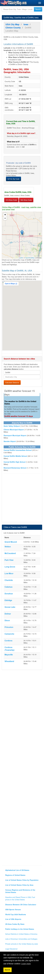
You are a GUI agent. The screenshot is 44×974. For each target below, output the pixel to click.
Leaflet (21, 258)
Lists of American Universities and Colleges (21, 939)
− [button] (5, 218)
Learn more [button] (26, 964)
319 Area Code (11, 200)
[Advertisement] (22, 498)
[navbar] (39, 3)
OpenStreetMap (29, 258)
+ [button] (5, 214)
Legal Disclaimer (11, 949)
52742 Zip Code (13, 179)
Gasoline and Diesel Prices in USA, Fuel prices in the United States (20, 898)
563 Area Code (26, 200)
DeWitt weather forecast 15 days (18, 416)
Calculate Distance (12, 382)
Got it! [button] (7, 970)
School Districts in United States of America (21, 934)
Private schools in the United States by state (21, 944)
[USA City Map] (14, 3)
